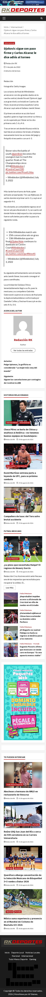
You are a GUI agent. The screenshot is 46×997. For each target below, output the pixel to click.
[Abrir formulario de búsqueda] (42, 18)
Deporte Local (17, 952)
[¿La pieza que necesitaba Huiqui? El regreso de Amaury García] (23, 549)
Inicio (7, 952)
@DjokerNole (17, 241)
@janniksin (17, 153)
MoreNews (19, 994)
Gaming (32, 959)
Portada (36, 644)
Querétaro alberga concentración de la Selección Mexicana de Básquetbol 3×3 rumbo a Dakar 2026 (23, 878)
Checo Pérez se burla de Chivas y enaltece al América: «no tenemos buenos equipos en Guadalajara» (21, 432)
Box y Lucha (11, 466)
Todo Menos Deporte (14, 785)
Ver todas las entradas (23, 350)
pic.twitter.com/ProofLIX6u (20, 172)
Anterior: (20, 366)
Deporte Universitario (23, 825)
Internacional (9, 43)
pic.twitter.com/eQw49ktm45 (20, 253)
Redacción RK (11, 63)
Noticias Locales (32, 952)
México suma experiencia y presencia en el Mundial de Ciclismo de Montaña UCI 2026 (23, 921)
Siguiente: (22, 379)
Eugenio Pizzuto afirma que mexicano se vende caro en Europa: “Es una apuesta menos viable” (11, 650)
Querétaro (18, 868)
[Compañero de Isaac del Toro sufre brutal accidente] (23, 500)
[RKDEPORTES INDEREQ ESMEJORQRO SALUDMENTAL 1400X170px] (23, 2)
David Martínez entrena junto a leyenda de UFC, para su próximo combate (21, 476)
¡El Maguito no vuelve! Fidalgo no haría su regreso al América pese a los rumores (11, 633)
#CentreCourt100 (15, 169)
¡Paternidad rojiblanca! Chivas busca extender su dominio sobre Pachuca (11, 616)
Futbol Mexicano (13, 559)
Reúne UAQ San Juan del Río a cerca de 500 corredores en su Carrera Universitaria (22, 835)
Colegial (10, 825)
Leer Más (11, 588)
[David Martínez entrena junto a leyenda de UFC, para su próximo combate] (23, 456)
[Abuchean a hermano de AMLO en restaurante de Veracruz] (23, 775)
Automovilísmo (12, 423)
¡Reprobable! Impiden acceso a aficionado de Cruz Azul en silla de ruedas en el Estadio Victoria (11, 600)
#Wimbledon (17, 166)
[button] (4, 18)
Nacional (10, 912)
